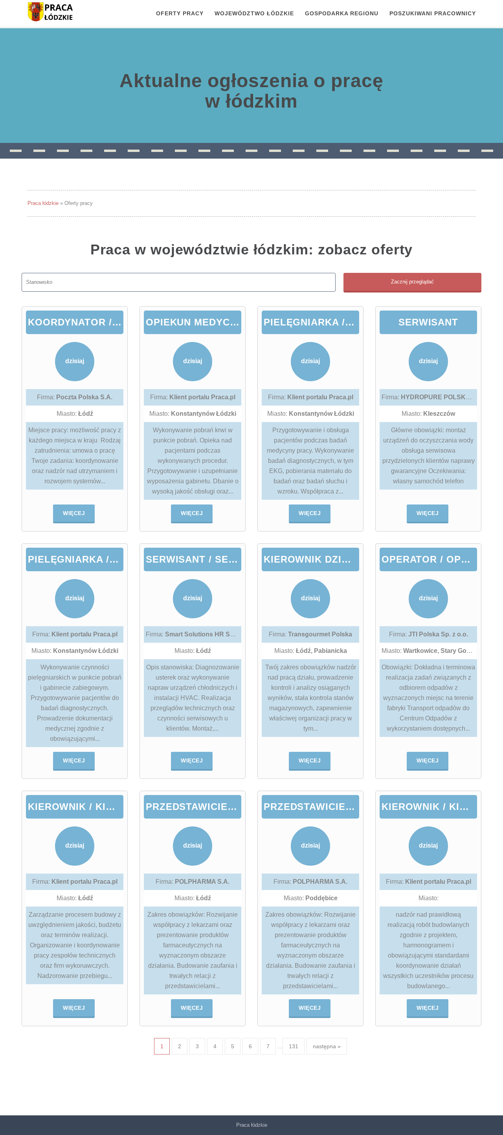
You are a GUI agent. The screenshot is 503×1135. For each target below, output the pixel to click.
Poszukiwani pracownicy (432, 13)
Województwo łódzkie (254, 13)
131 (293, 1046)
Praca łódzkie (43, 203)
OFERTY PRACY (180, 13)
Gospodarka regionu (341, 13)
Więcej (74, 513)
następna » (327, 1046)
